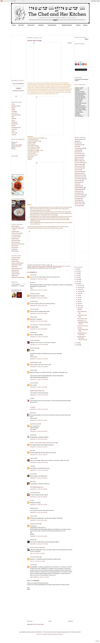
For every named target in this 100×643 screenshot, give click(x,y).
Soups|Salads (78, 198)
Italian (13, 116)
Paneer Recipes (78, 180)
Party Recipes (15, 245)
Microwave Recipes (16, 240)
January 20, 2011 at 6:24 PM (38, 321)
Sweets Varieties (78, 202)
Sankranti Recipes (16, 273)
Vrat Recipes (14, 249)
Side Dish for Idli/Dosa (80, 194)
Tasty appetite (33, 429)
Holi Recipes (14, 266)
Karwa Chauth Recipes (17, 268)
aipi (31, 398)
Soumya (32, 473)
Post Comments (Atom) (38, 624)
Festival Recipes (15, 231)
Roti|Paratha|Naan (79, 189)
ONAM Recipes (15, 272)
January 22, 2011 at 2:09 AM (38, 478)
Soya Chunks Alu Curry (82, 325)
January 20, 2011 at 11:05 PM (39, 358)
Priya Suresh (33, 309)
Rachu (31, 481)
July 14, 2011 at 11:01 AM (37, 561)
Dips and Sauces (78, 157)
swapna (32, 434)
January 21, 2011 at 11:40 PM (39, 470)
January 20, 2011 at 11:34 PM (39, 366)
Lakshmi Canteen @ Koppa (36, 547)
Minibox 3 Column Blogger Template (43, 634)
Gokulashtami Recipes (17, 264)
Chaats (76, 146)
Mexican (13, 125)
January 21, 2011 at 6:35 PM (38, 431)
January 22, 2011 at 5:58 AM (38, 489)
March (79, 303)
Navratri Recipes (15, 270)
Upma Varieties (78, 205)
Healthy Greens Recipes (17, 233)
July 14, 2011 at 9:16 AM (37, 553)
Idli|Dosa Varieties (79, 164)
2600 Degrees (60, 634)
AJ (30, 500)
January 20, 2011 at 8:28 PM (38, 329)
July (79, 295)
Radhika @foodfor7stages (36, 390)
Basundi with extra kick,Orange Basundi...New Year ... (82, 338)
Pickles (76, 184)
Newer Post (29, 621)
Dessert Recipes (78, 153)
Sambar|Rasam (78, 193)
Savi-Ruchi (32, 301)
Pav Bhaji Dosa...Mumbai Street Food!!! (82, 329)
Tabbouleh (79, 309)
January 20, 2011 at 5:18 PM (38, 297)
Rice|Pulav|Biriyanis (32, 268)
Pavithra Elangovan (34, 362)
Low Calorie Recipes (16, 235)
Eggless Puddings (79, 160)
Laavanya (32, 458)
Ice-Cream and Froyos (80, 162)
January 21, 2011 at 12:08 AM (39, 379)
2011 (77, 283)
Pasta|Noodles (78, 182)
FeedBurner (21, 90)
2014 (77, 277)
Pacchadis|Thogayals (79, 178)
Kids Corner (77, 169)
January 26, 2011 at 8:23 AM (38, 520)
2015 (77, 275)
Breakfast (56, 266)
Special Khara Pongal (82, 318)
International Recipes (16, 114)
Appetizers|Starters (79, 139)
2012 (77, 281)
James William (54, 634)
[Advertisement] (50, 30)
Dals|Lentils (77, 151)
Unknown (32, 317)
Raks (31, 450)
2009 (77, 344)
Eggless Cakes (78, 159)
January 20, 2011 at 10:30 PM (39, 344)
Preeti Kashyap (33, 340)
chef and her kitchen (34, 523)
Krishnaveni (32, 382)
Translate (22, 285)
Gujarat (13, 109)
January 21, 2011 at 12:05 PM (39, 394)
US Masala (32, 407)
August (79, 293)
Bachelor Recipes (16, 226)
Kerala (13, 120)
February (80, 305)
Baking (76, 141)
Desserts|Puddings (79, 155)
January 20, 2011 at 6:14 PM (38, 313)
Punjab (13, 131)
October (79, 289)
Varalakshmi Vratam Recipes (18, 277)
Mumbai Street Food (16, 127)
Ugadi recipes (15, 275)
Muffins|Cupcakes (79, 173)
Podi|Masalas (78, 185)
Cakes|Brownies (78, 144)
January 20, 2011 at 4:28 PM (38, 290)
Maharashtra (14, 122)
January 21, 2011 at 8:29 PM (38, 439)
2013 (77, 279)
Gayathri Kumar (33, 293)
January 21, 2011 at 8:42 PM (38, 446)
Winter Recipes (15, 251)
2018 (77, 269)
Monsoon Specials (16, 242)
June (79, 297)
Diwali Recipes (15, 259)
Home (50, 621)
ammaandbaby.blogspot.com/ (36, 487)
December (80, 285)
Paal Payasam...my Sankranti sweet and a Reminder (82, 322)
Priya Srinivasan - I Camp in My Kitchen (39, 324)
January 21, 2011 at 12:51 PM (39, 409)
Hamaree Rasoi (33, 348)
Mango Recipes (15, 238)
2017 (77, 271)
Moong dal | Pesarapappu (39, 267)
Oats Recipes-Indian (79, 177)
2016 (77, 273)
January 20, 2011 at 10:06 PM (39, 336)
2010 (77, 342)
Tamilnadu (14, 134)
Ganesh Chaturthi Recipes (17, 263)
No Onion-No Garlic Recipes (18, 244)
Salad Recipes (78, 191)
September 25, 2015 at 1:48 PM (39, 577)
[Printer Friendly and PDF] (69, 43)
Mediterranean (15, 123)
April (79, 301)
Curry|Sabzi (77, 150)
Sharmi (31, 412)
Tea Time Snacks (78, 203)
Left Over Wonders (79, 171)
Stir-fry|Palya (78, 200)
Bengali (13, 107)
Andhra (13, 104)
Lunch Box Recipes (16, 236)
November (80, 287)
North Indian (14, 129)
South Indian (14, 132)
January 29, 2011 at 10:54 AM (39, 544)
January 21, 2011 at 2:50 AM (38, 387)
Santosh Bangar (33, 492)
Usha (31, 466)
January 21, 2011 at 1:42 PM (38, 420)
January (79, 307)
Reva (31, 282)
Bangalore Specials (16, 106)
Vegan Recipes (15, 247)
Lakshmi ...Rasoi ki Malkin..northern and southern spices (42, 442)
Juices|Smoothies (79, 167)
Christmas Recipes (16, 257)
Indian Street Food (79, 166)
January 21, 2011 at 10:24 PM (39, 462)
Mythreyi (32, 539)
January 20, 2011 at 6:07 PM (38, 305)
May (79, 299)
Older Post (70, 621)
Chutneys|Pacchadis (79, 148)
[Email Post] (51, 264)
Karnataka (14, 118)
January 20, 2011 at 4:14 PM (38, 279)
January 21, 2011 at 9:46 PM (38, 454)
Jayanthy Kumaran (34, 423)
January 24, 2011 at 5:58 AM (38, 496)
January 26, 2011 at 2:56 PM (38, 536)
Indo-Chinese (15, 113)
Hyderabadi (14, 111)
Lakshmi (32, 274)
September (80, 291)
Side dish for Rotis (79, 196)
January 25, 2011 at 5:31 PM (38, 512)
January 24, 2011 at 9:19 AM (38, 504)
